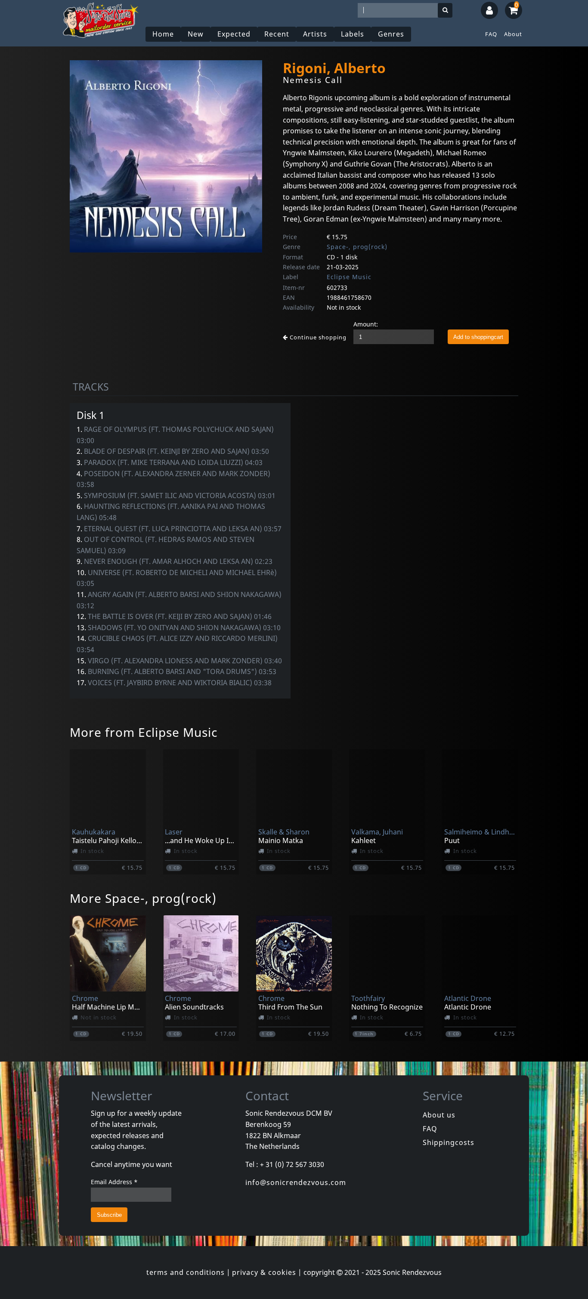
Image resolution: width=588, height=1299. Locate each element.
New (196, 34)
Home (163, 34)
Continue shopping (317, 337)
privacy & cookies (264, 1272)
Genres (391, 34)
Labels (352, 34)
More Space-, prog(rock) (143, 898)
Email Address (114, 1182)
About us (439, 1115)
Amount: (365, 324)
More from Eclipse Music (143, 732)
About (513, 34)
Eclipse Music (349, 277)
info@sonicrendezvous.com (295, 1182)
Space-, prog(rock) (357, 247)
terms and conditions (185, 1272)
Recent (276, 34)
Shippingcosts (448, 1142)
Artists (315, 34)
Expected (234, 34)
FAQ (491, 34)
